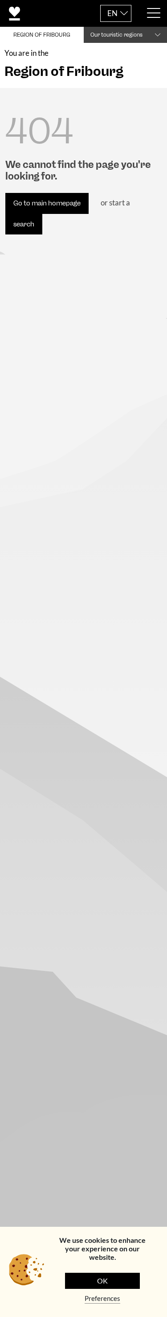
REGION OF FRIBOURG (41, 35)
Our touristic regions (116, 35)
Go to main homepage (47, 203)
